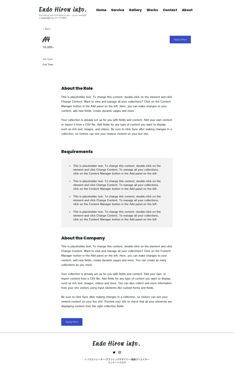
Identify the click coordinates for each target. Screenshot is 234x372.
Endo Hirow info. (63, 9)
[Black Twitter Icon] (114, 352)
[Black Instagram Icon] (119, 352)
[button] (180, 39)
